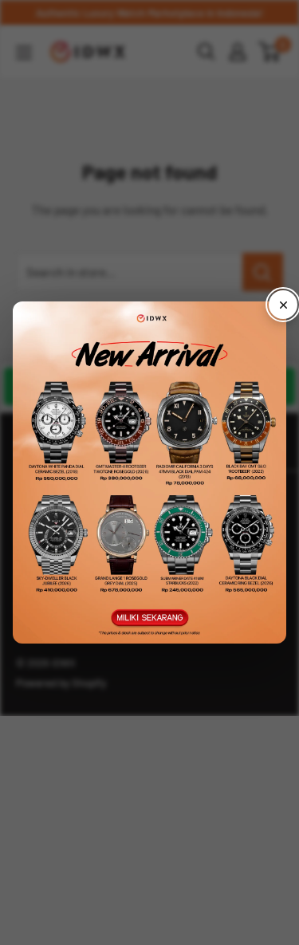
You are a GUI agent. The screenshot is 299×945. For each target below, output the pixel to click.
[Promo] (149, 472)
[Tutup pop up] (283, 304)
